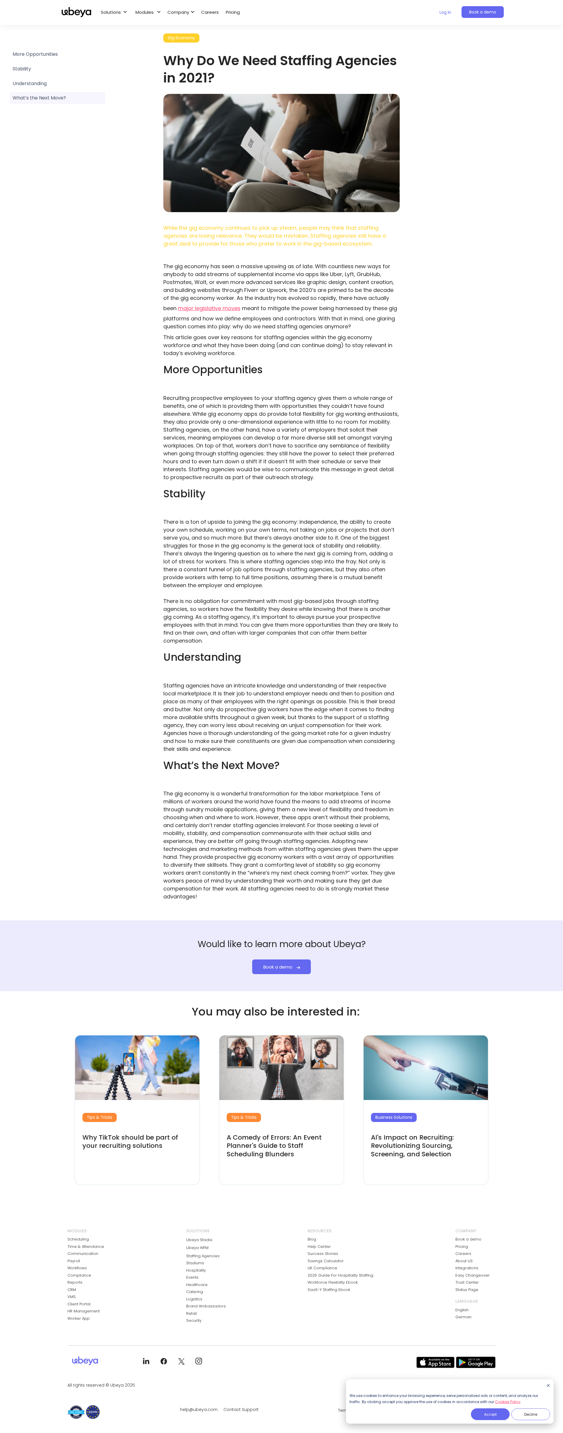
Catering (194, 1292)
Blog (312, 1239)
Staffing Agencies (203, 1256)
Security (193, 1320)
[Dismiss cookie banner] (548, 1386)
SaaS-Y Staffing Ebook (329, 1289)
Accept (490, 1414)
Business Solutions (393, 1117)
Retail (191, 1313)
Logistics (194, 1299)
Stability (22, 68)
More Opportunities (35, 54)
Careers (210, 12)
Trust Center (467, 1282)
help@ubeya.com (199, 1409)
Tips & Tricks (99, 1117)
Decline (530, 1414)
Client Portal (78, 1304)
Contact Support (241, 1409)
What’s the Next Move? (39, 97)
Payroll (73, 1261)
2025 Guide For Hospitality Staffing (340, 1275)
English (462, 1310)
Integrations (466, 1268)
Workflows (77, 1268)
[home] (76, 12)
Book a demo (482, 12)
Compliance (79, 1275)
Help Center (319, 1246)
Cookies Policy (507, 1401)
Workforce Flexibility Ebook (333, 1282)
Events (192, 1277)
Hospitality (196, 1270)
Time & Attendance (85, 1246)
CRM (71, 1289)
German (463, 1317)
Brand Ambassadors (206, 1306)
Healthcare (197, 1284)
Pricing (233, 12)
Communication (82, 1253)
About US (464, 1261)
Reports (74, 1282)
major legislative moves (209, 308)
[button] (112, 12)
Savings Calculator (326, 1261)
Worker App (78, 1318)
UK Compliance (322, 1268)
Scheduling (78, 1239)
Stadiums (195, 1263)
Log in (445, 12)
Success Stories (323, 1253)
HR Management (83, 1311)
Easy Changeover (472, 1275)
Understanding (30, 83)
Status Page (466, 1289)
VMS (71, 1296)
